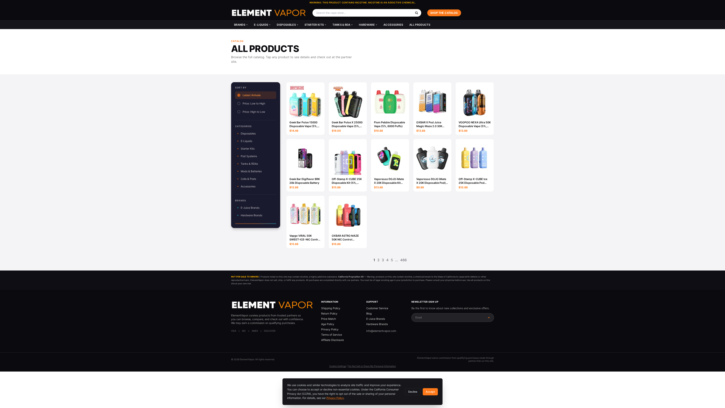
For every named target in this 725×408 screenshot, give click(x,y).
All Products (419, 24)
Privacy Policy (330, 329)
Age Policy (327, 324)
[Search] (416, 12)
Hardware (367, 24)
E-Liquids (261, 24)
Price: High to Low (254, 111)
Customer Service (377, 308)
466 (403, 260)
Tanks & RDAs (249, 163)
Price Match (328, 318)
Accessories (393, 24)
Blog (369, 313)
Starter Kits (314, 24)
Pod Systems (249, 156)
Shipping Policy (330, 308)
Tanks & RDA (341, 24)
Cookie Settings (337, 366)
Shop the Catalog (444, 12)
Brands (239, 24)
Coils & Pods (248, 178)
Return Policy (329, 313)
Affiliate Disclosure (332, 340)
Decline (412, 391)
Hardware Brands (251, 215)
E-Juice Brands (250, 207)
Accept (430, 391)
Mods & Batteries (251, 171)
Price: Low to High (254, 103)
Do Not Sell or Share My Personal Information (372, 366)
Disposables (286, 24)
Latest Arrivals (252, 95)
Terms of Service (331, 334)
